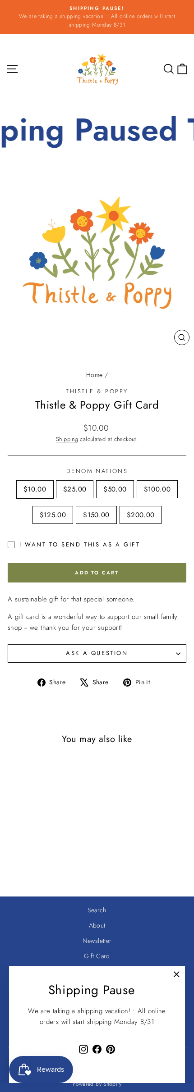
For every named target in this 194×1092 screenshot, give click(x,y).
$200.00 (141, 515)
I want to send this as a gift (79, 544)
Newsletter (97, 940)
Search (97, 910)
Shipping (67, 439)
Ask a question (97, 653)
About (97, 925)
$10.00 (34, 489)
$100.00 (157, 489)
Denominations (97, 471)
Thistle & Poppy (97, 391)
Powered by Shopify (97, 1084)
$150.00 (96, 515)
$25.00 (74, 489)
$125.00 (53, 515)
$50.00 (114, 489)
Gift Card (97, 955)
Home (94, 374)
